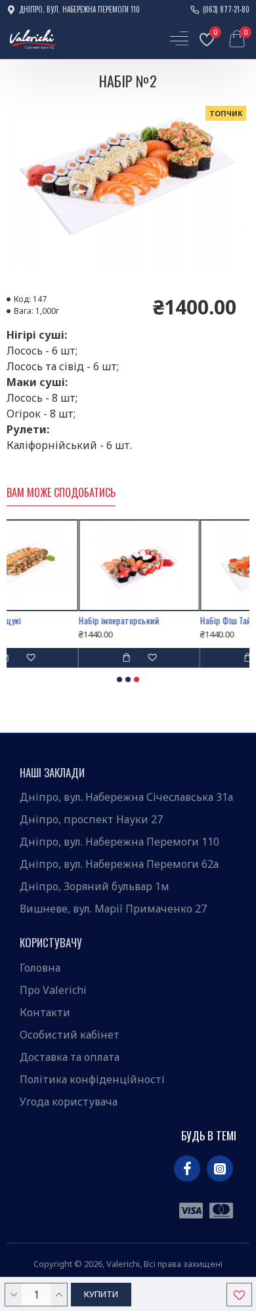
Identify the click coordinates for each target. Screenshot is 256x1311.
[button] (119, 679)
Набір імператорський (71, 620)
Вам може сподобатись (61, 493)
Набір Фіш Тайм (180, 620)
